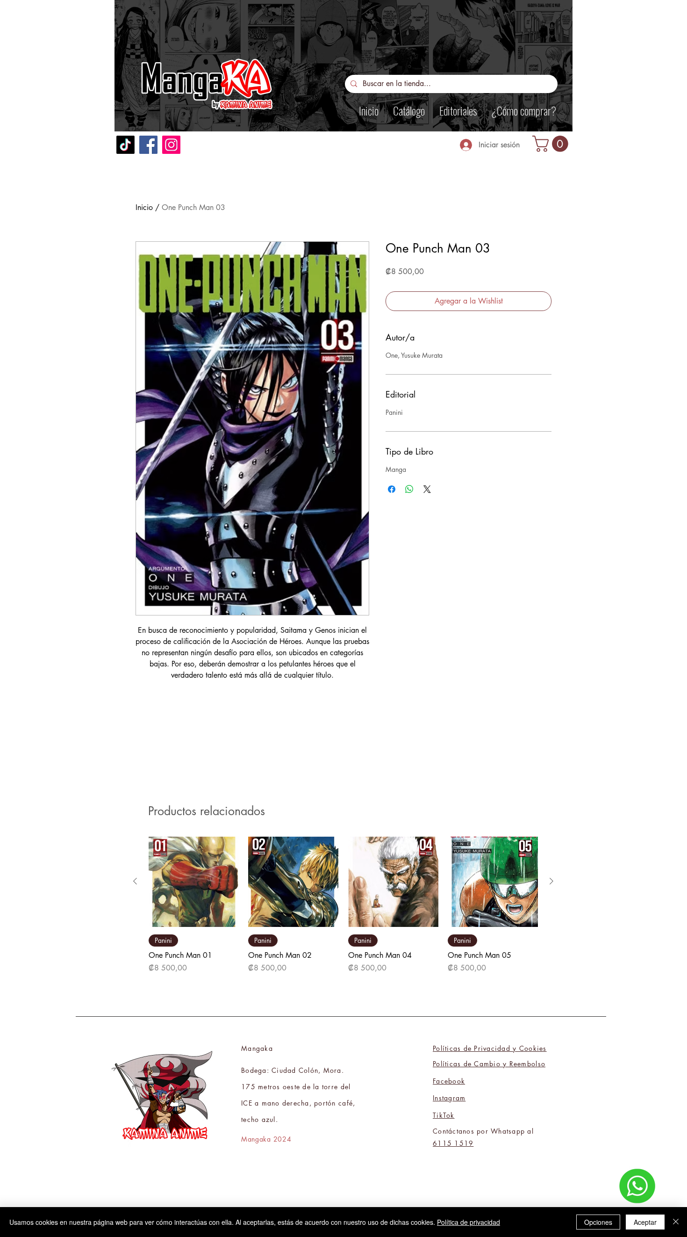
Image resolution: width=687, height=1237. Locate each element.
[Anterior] (135, 881)
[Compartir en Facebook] (391, 489)
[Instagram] (171, 145)
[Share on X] (427, 489)
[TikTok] (125, 145)
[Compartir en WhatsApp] (409, 489)
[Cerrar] (675, 1222)
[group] (343, 905)
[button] (552, 144)
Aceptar (645, 1222)
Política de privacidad (468, 1222)
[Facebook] (148, 145)
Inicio (144, 207)
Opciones (598, 1222)
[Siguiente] (551, 881)
